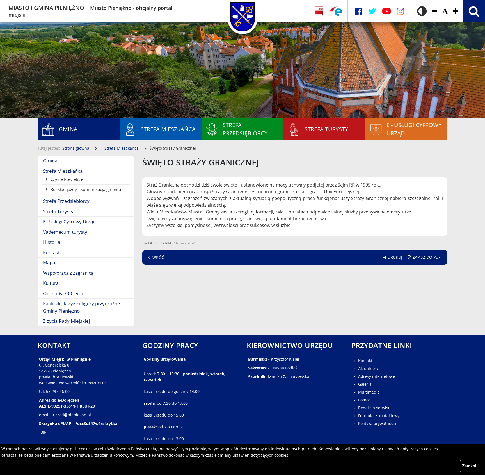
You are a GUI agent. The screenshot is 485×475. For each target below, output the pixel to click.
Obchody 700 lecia (63, 293)
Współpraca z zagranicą (68, 273)
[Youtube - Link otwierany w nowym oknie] (386, 11)
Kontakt (51, 252)
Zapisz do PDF (426, 257)
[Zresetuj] (445, 11)
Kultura (51, 283)
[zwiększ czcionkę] (455, 11)
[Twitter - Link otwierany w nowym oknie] (372, 11)
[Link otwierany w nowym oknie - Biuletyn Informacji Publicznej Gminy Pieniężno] (319, 11)
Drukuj (395, 257)
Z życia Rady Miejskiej (66, 321)
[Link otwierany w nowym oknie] (336, 11)
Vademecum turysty (65, 232)
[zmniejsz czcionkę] (434, 11)
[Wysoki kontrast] (421, 11)
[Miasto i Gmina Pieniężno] (243, 11)
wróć (158, 257)
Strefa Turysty (58, 211)
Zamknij (469, 465)
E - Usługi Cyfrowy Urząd (69, 221)
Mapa (49, 262)
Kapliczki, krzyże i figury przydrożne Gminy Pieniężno (81, 307)
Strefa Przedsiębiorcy (66, 201)
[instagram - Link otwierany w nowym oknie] (400, 11)
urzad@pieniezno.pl (72, 414)
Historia (51, 242)
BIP (43, 432)
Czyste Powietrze (66, 179)
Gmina (50, 160)
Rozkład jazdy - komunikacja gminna (85, 189)
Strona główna (75, 148)
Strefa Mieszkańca (121, 148)
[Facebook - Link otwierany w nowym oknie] (358, 11)
